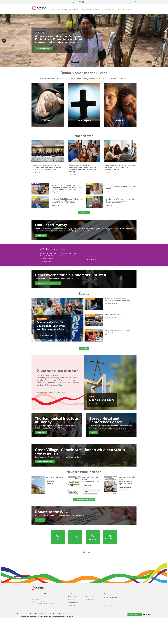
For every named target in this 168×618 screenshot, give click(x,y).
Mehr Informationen (79, 616)
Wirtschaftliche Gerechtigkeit (84, 109)
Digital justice (123, 490)
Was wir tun (96, 9)
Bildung (47, 97)
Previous (4, 40)
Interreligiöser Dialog (120, 103)
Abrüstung (120, 97)
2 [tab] (82, 61)
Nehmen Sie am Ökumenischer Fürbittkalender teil (53, 392)
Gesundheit (84, 103)
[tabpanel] (84, 41)
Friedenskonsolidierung (120, 106)
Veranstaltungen (86, 9)
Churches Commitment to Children (90, 490)
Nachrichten (76, 9)
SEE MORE (84, 348)
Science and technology (125, 487)
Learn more (41, 235)
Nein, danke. (146, 614)
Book (93, 432)
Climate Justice (87, 485)
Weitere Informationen (45, 461)
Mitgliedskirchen (66, 9)
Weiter (164, 40)
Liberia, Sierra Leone (102, 399)
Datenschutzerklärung (45, 261)
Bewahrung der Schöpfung (84, 100)
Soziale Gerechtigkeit (84, 106)
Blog (135, 9)
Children (86, 487)
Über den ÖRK (55, 9)
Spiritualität (48, 109)
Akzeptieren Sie (134, 614)
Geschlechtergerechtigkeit (84, 97)
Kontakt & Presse (127, 9)
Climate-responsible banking (90, 493)
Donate (40, 520)
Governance (50, 483)
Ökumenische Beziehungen (48, 100)
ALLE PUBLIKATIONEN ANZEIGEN (84, 499)
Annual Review (51, 481)
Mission (48, 106)
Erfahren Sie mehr (44, 48)
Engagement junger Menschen (48, 103)
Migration (120, 100)
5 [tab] (87, 61)
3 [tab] (84, 61)
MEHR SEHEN (84, 213)
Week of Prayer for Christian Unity (48, 283)
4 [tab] (86, 61)
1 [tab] (80, 61)
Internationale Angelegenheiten (120, 109)
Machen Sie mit (106, 9)
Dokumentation (116, 9)
